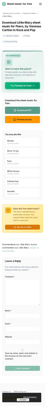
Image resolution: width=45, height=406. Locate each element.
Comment (10, 277)
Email (8, 324)
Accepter (23, 400)
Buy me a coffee (24, 227)
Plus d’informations (30, 397)
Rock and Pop (11, 41)
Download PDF (24, 110)
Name (8, 311)
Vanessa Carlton (29, 13)
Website (8, 337)
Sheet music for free (11, 13)
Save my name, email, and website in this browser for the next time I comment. (21, 356)
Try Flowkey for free (20, 85)
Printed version (24, 119)
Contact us (6, 392)
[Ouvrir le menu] (40, 3)
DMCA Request (20, 392)
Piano (27, 36)
